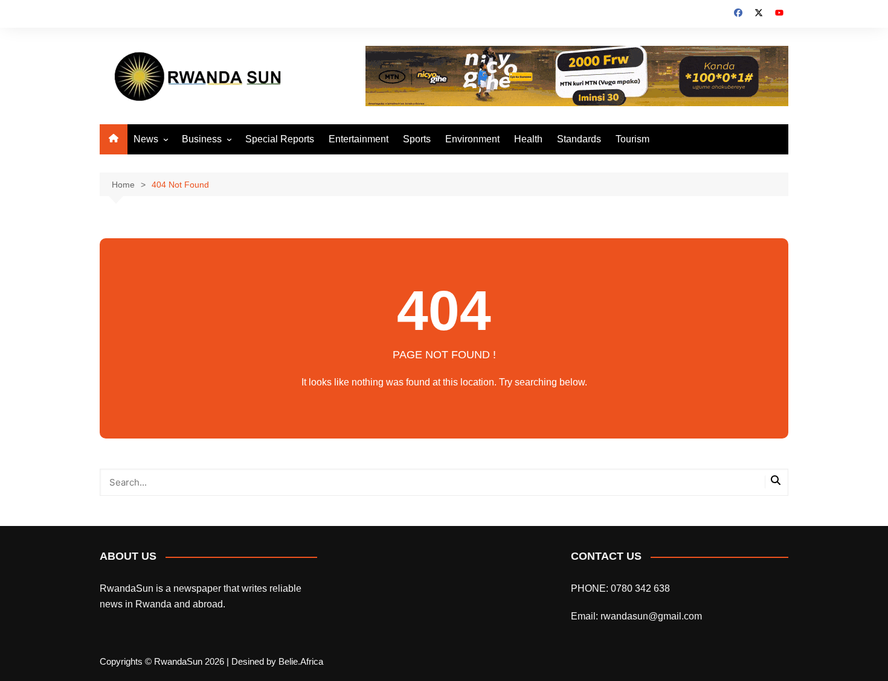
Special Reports (279, 139)
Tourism (632, 139)
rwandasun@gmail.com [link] (651, 616)
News (146, 139)
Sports (417, 139)
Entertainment (358, 139)
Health (528, 139)
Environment (472, 139)
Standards (579, 139)
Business (202, 139)
